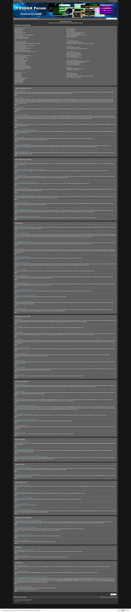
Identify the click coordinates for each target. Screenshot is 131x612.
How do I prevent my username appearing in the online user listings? (27, 43)
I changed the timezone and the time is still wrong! (24, 45)
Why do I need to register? (20, 29)
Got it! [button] (123, 610)
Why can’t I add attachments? (20, 63)
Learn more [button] (44, 610)
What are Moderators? (71, 30)
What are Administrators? (71, 29)
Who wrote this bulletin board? (72, 73)
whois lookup (97, 578)
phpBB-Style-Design (28, 600)
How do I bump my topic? (19, 69)
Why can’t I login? (18, 33)
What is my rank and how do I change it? (22, 50)
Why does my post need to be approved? (22, 68)
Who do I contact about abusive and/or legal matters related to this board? (80, 76)
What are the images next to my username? (23, 48)
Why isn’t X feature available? (72, 74)
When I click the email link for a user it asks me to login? (25, 51)
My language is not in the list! (20, 46)
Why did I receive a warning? (20, 64)
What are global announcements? (21, 78)
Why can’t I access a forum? (20, 62)
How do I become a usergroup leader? (74, 33)
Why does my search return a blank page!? (74, 54)
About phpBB (99, 566)
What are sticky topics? (19, 80)
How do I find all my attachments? (73, 69)
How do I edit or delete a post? (20, 56)
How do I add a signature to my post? (22, 57)
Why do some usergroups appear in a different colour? (77, 34)
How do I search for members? (72, 56)
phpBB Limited (48, 566)
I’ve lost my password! (19, 36)
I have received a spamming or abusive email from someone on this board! (80, 43)
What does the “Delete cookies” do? (21, 38)
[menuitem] (20, 1)
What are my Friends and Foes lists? (73, 47)
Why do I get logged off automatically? (22, 37)
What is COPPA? (18, 30)
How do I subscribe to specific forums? (74, 63)
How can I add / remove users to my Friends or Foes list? (77, 48)
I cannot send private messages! (72, 41)
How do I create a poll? (19, 59)
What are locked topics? (19, 81)
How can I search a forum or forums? (73, 52)
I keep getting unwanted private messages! (74, 42)
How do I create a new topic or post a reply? (23, 55)
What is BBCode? (18, 73)
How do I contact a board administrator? (74, 77)
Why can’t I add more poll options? (21, 60)
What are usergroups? (71, 31)
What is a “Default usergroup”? (72, 36)
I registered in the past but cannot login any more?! (24, 34)
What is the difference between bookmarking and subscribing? (78, 61)
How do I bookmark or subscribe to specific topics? (76, 62)
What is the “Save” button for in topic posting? (23, 67)
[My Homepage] (65, 8)
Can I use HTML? (18, 74)
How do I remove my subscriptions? (73, 64)
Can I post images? (18, 76)
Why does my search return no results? (74, 53)
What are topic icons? (19, 82)
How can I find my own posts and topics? (74, 57)
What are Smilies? (18, 75)
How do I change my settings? (20, 42)
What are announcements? (20, 79)
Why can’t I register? (19, 31)
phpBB (35, 190)
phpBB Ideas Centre (69, 572)
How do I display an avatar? (20, 49)
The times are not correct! (19, 44)
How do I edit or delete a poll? (20, 61)
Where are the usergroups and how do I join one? (76, 32)
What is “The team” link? (71, 37)
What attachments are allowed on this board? (75, 68)
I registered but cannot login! (20, 32)
